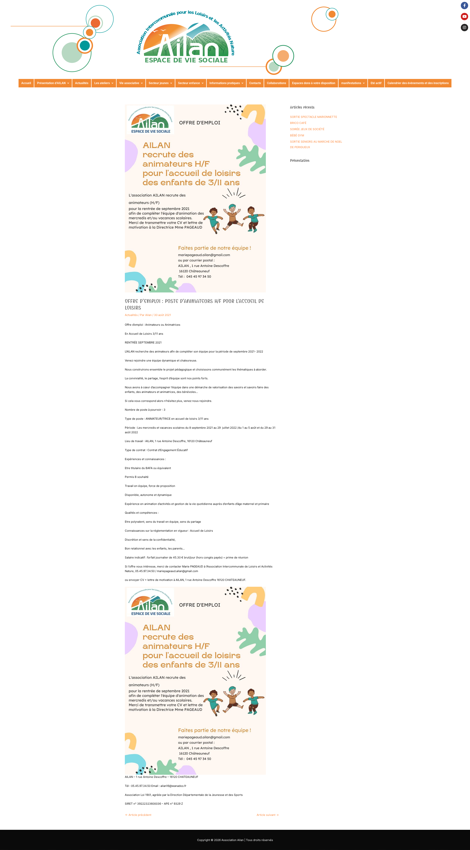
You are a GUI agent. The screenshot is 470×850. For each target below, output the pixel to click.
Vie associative (129, 83)
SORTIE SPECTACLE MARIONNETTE (313, 117)
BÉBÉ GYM (297, 135)
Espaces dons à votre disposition (313, 83)
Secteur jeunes (159, 83)
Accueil (26, 83)
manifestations (351, 83)
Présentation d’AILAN (51, 83)
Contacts (255, 83)
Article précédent (138, 815)
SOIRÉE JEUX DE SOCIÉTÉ (307, 129)
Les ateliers (102, 83)
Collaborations (276, 83)
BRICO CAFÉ (298, 123)
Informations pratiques (224, 83)
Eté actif (376, 83)
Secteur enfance (189, 83)
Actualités (81, 83)
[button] (53, 83)
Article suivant (268, 815)
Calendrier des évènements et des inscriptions (418, 83)
